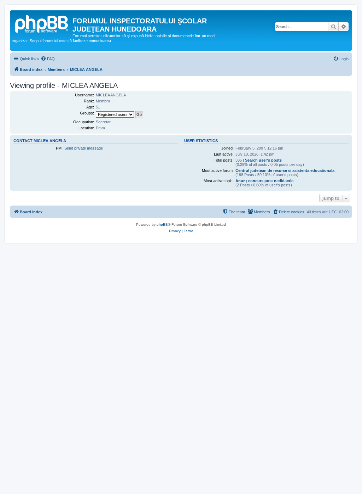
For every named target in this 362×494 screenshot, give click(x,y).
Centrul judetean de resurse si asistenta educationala (284, 170)
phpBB (162, 224)
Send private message (83, 148)
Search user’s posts (263, 160)
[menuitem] (48, 59)
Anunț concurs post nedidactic (264, 181)
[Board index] (42, 23)
